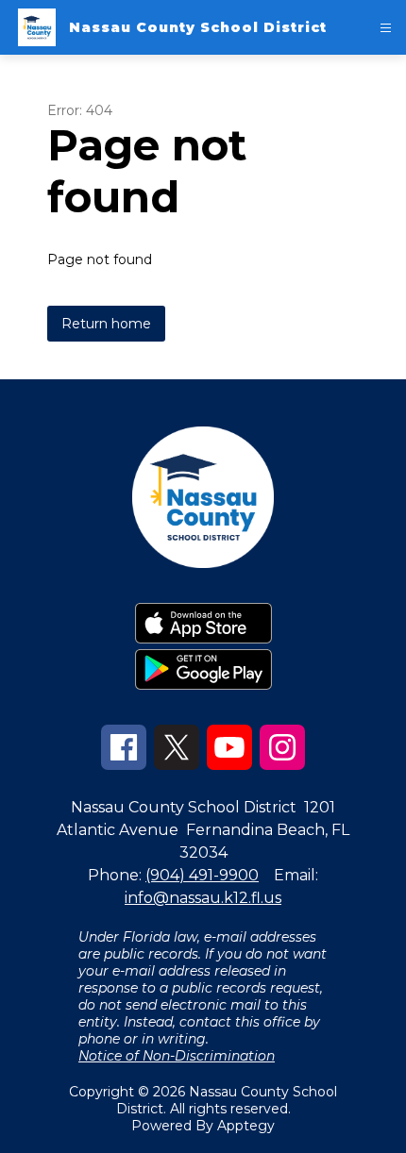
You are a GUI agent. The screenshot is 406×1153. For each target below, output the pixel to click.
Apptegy (246, 1125)
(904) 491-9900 (202, 875)
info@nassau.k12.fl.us (203, 898)
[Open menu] (386, 28)
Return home (106, 323)
